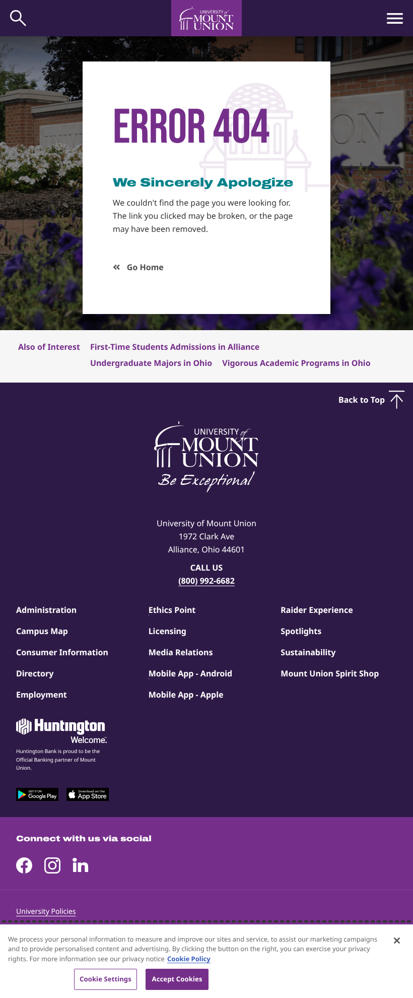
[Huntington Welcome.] (61, 730)
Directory (34, 673)
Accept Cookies (177, 978)
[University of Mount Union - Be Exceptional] (206, 458)
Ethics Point (172, 609)
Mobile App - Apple (186, 694)
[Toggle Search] (18, 18)
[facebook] (24, 865)
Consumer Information (62, 652)
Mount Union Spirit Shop (330, 673)
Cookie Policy (189, 958)
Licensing (167, 631)
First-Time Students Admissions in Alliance (174, 346)
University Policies (46, 911)
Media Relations (181, 652)
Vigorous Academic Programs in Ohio (296, 362)
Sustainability (308, 652)
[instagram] (52, 865)
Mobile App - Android (191, 673)
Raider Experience (317, 609)
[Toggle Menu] (395, 18)
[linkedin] (81, 865)
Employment (41, 694)
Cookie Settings (105, 978)
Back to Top (361, 399)
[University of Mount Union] (206, 18)
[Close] (397, 940)
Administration (46, 609)
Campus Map (42, 631)
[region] (206, 961)
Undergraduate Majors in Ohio (151, 362)
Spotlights (301, 631)
